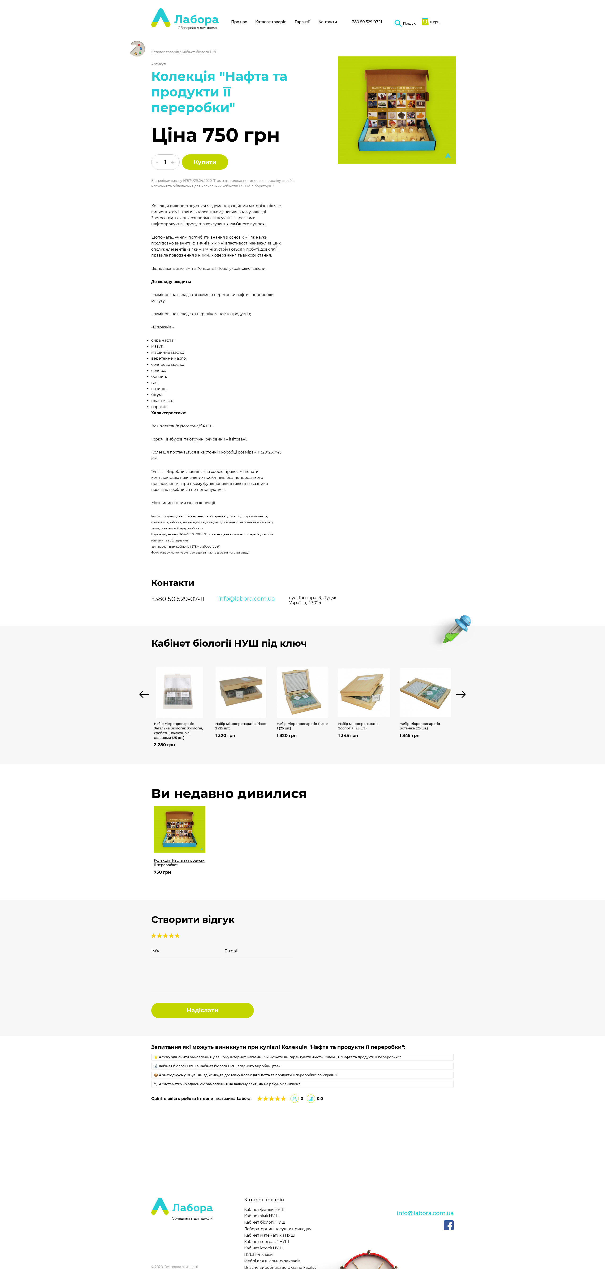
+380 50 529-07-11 (177, 599)
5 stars (154, 935)
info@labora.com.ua (246, 598)
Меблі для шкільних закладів (272, 1261)
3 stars (166, 935)
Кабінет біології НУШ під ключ (229, 643)
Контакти (328, 22)
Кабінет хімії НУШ (261, 1216)
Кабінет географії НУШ (266, 1241)
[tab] (302, 1057)
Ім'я (155, 951)
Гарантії (302, 22)
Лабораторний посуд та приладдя (277, 1229)
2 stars (172, 935)
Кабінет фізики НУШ (264, 1209)
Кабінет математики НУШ (269, 1235)
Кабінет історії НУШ (263, 1248)
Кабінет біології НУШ (264, 1222)
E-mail (231, 951)
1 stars (177, 935)
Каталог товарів (270, 22)
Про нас (239, 22)
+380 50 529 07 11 (366, 22)
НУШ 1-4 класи (258, 1254)
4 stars (160, 935)
